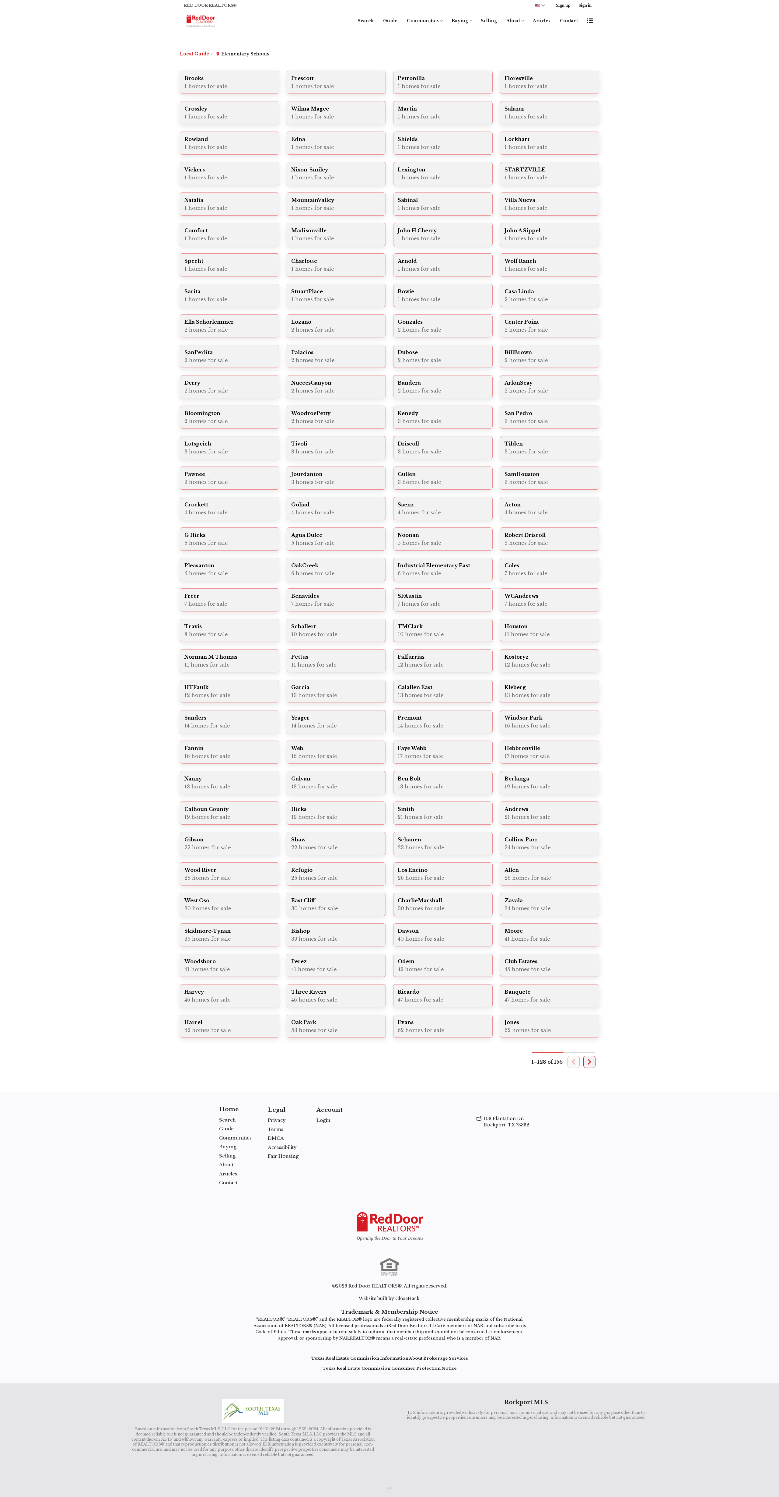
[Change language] (540, 5)
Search (366, 20)
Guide (390, 20)
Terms (275, 1129)
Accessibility (282, 1147)
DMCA (276, 1138)
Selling (489, 20)
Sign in (585, 5)
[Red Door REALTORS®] (389, 1226)
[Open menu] (590, 21)
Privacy (277, 1120)
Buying (460, 20)
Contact (569, 20)
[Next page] (589, 1062)
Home (229, 1109)
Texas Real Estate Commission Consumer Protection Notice (390, 1368)
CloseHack (407, 1298)
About (513, 20)
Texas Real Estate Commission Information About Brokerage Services (389, 1358)
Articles (541, 20)
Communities (422, 20)
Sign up (563, 5)
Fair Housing (283, 1156)
